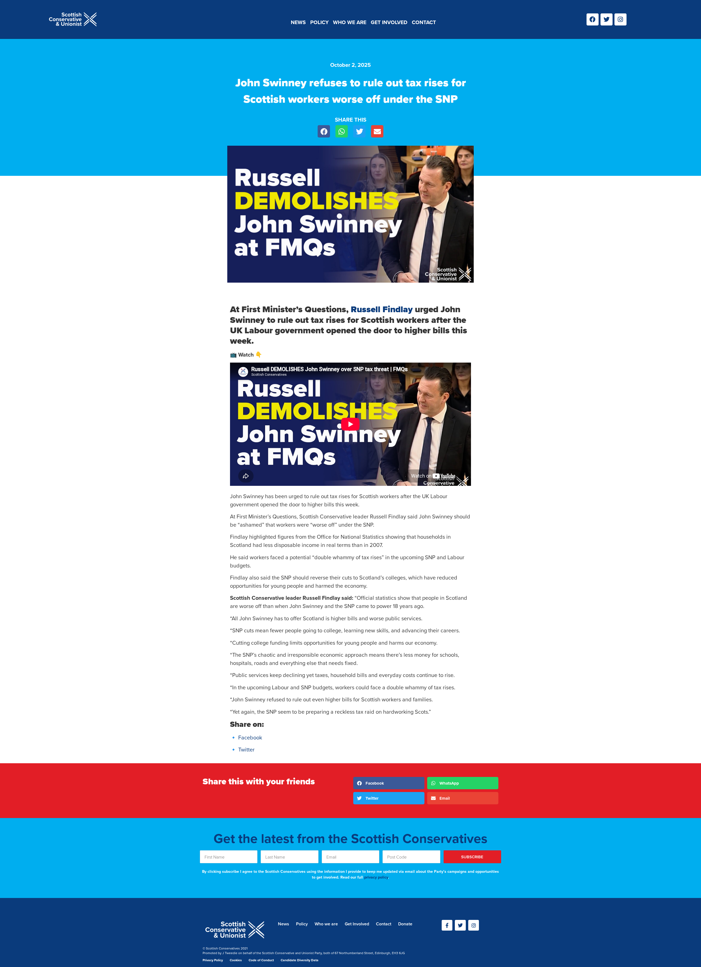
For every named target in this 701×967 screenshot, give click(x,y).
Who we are (349, 22)
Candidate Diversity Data (299, 960)
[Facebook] (593, 19)
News (298, 22)
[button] (324, 131)
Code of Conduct (261, 960)
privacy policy (376, 877)
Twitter (246, 749)
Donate (405, 924)
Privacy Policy (213, 960)
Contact (424, 22)
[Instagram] (620, 19)
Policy (319, 22)
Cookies (236, 960)
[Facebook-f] (447, 925)
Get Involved (389, 22)
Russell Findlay (382, 309)
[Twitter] (607, 19)
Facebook (250, 737)
